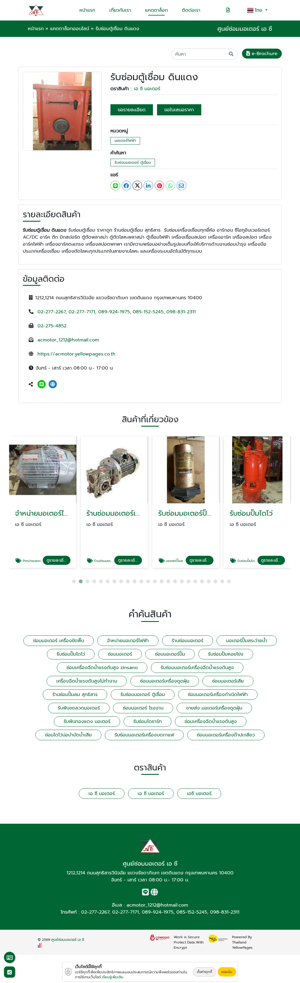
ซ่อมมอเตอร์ (120, 654)
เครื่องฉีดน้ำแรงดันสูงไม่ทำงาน (86, 681)
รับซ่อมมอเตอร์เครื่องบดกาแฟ (144, 734)
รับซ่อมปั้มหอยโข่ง (225, 654)
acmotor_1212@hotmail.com (68, 339)
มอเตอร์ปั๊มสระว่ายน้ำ (246, 640)
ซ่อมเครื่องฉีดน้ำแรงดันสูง (211, 721)
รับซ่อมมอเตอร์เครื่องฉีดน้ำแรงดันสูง (197, 667)
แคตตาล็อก (156, 10)
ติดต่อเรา (191, 10)
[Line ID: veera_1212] (41, 384)
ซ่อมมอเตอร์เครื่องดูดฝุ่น (164, 681)
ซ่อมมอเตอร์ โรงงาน (143, 708)
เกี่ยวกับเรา (120, 10)
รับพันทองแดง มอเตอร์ (87, 721)
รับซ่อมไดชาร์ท (147, 721)
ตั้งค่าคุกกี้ (204, 972)
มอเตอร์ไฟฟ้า (125, 140)
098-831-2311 (181, 311)
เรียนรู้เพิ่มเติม (112, 977)
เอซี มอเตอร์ (199, 793)
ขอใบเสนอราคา (179, 109)
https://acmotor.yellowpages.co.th (76, 354)
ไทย (259, 10)
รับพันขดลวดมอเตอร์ (79, 708)
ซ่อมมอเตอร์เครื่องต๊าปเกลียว (226, 734)
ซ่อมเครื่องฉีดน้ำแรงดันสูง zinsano (102, 667)
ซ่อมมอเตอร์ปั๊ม (170, 654)
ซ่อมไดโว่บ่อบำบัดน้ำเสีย (68, 734)
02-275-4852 (52, 325)
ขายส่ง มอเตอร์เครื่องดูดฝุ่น (214, 708)
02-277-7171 (82, 311)
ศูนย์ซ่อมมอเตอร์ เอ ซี (67, 939)
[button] (74, 581)
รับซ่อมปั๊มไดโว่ (71, 654)
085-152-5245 (148, 311)
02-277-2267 (52, 311)
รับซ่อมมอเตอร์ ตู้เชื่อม (133, 162)
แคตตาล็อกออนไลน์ (69, 28)
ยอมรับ (226, 972)
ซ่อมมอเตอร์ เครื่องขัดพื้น (58, 640)
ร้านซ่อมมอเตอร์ (187, 640)
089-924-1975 (114, 311)
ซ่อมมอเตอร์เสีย (228, 681)
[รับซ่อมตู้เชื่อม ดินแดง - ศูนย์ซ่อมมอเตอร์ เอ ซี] (62, 110)
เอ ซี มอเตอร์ (147, 88)
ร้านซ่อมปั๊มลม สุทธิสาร (75, 694)
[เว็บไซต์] (52, 384)
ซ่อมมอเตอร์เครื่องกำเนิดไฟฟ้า (218, 694)
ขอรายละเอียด (132, 109)
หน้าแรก (87, 10)
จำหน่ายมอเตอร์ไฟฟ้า (128, 640)
